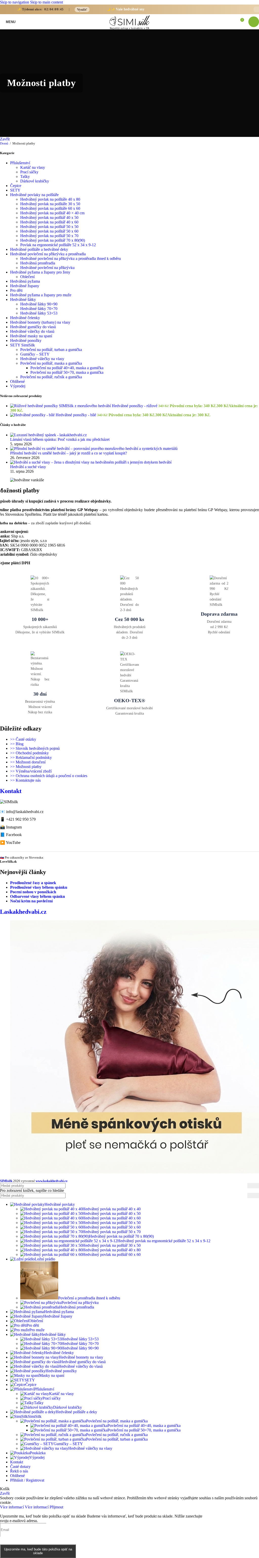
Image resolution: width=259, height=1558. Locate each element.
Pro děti (16, 290)
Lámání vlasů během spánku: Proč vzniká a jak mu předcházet (60, 439)
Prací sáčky (29, 172)
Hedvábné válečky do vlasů (32, 331)
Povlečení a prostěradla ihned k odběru (89, 1298)
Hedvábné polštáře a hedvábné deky (39, 249)
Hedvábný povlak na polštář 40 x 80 (111, 1250)
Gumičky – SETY (35, 354)
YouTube (13, 842)
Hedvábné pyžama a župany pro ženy (40, 272)
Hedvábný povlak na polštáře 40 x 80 (50, 199)
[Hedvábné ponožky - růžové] (61, 406)
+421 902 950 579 (21, 819)
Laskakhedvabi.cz (23, 911)
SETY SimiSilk (22, 345)
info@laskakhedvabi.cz (25, 811)
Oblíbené (17, 381)
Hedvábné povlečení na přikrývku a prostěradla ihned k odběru (70, 258)
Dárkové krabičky (34, 181)
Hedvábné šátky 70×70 (38, 308)
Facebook (14, 835)
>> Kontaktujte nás (25, 780)
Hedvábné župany (24, 286)
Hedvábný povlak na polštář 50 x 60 (49, 231)
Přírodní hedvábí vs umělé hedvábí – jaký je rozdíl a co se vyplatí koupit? (68, 453)
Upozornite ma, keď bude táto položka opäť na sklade (38, 1551)
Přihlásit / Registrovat (27, 1480)
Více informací (24, 1507)
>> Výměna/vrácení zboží (31, 771)
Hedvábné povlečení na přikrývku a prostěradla (48, 254)
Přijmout (56, 1507)
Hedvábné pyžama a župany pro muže (40, 295)
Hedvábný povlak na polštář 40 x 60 (49, 222)
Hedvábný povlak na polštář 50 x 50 (49, 226)
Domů (4, 143)
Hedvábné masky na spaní (31, 336)
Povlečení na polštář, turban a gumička (51, 349)
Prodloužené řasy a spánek (33, 883)
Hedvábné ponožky (25, 340)
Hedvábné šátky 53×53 (38, 313)
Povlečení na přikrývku (80, 1302)
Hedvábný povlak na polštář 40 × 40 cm (52, 213)
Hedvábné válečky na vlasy (42, 359)
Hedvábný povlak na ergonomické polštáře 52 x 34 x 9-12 (163, 1241)
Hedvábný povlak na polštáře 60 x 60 (50, 208)
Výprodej (17, 386)
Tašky (25, 176)
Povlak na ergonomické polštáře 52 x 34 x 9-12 (58, 245)
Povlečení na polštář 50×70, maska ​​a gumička (66, 372)
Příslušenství (20, 163)
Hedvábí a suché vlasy (28, 467)
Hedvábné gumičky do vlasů (33, 327)
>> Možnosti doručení (28, 762)
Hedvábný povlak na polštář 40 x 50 (49, 217)
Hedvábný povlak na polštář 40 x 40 (111, 1209)
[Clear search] (243, 1195)
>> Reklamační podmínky (31, 757)
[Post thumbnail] (48, 435)
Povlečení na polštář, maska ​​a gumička (51, 363)
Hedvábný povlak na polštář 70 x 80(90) (52, 240)
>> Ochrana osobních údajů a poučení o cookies (48, 776)
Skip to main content (46, 2)
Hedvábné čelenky (25, 318)
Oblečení (27, 277)
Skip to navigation (15, 2)
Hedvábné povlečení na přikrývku (47, 267)
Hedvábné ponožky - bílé (76, 415)
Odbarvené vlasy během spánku (37, 896)
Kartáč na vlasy (32, 167)
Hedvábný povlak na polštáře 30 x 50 (50, 204)
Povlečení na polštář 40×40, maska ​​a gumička (66, 368)
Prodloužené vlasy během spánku (38, 887)
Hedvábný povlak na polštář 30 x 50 (111, 1245)
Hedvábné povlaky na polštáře (34, 195)
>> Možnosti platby (25, 766)
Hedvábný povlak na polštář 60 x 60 (111, 1254)
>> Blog (17, 744)
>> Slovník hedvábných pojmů (35, 748)
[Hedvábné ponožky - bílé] (33, 415)
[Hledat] (253, 1185)
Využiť (82, 9)
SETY (15, 190)
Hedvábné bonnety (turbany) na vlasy (40, 322)
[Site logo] (129, 29)
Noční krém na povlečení (31, 901)
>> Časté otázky (23, 739)
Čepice (15, 185)
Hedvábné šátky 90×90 (38, 304)
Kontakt (10, 791)
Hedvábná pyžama (25, 281)
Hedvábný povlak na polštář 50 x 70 (49, 236)
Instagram (14, 827)
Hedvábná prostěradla (37, 263)
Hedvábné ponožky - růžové (135, 406)
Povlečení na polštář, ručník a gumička (51, 377)
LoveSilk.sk (8, 861)
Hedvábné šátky (23, 299)
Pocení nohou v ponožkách (33, 892)
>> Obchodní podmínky (29, 753)
